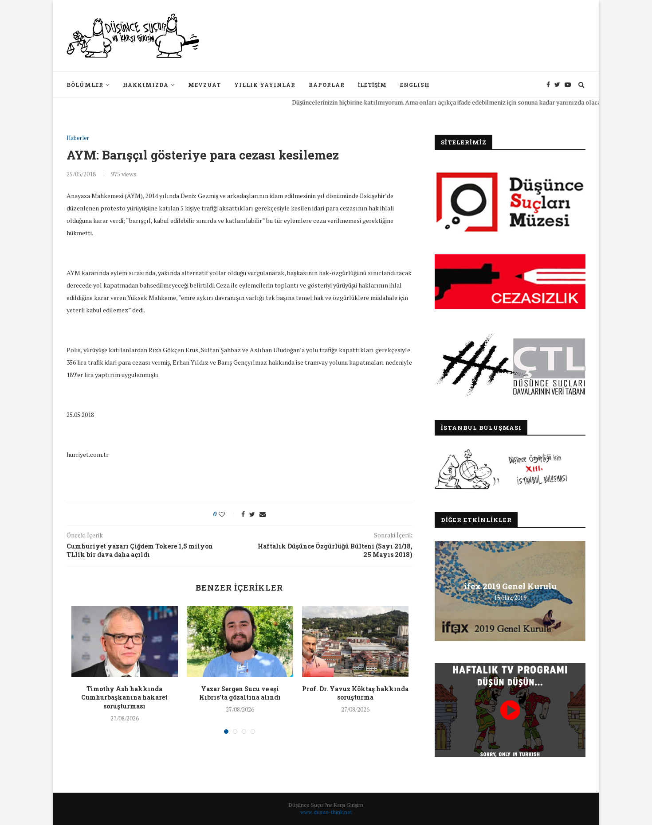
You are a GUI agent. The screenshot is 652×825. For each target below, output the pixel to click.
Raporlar (327, 84)
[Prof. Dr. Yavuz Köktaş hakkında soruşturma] (355, 641)
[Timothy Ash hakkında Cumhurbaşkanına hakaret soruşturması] (124, 641)
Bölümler (85, 84)
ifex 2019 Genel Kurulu (510, 586)
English (415, 84)
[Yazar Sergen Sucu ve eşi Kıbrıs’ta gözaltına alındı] (240, 641)
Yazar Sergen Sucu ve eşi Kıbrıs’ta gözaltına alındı (240, 693)
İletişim (372, 84)
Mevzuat (204, 84)
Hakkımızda (146, 84)
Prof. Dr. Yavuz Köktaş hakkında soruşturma (355, 693)
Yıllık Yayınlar (264, 84)
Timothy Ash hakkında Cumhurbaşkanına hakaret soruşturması (124, 697)
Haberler (78, 138)
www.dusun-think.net (326, 812)
